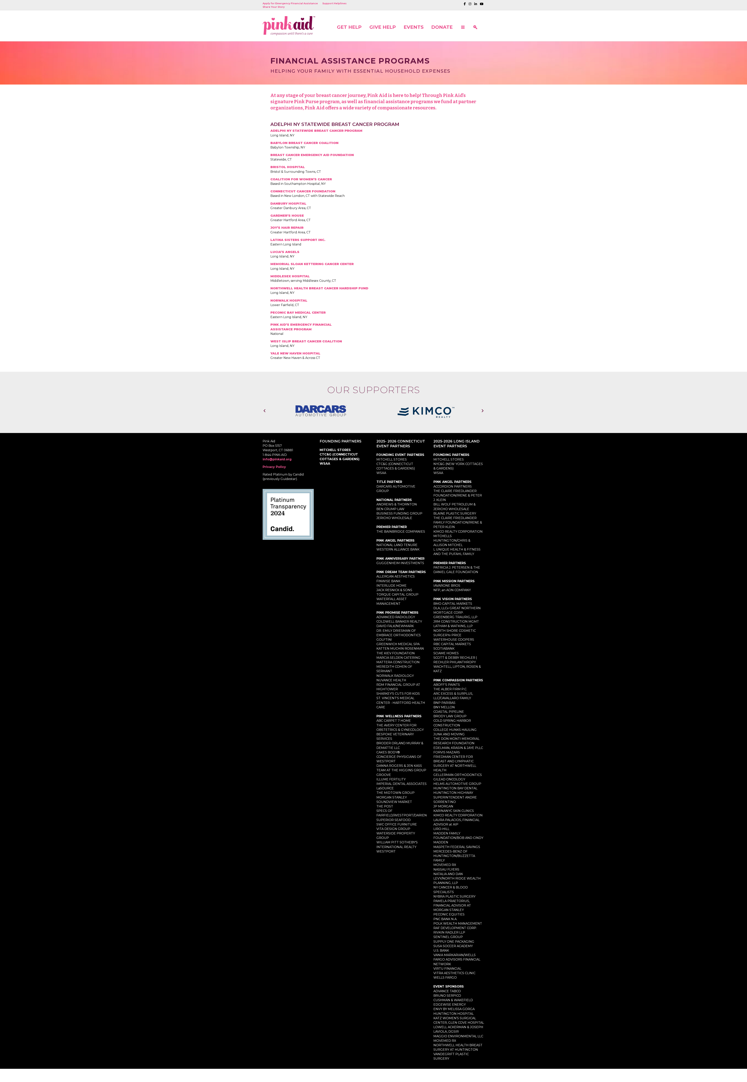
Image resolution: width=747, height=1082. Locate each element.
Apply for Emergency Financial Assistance (290, 3)
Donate (442, 27)
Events (413, 27)
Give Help (382, 27)
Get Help (349, 27)
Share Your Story (274, 6)
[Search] (475, 26)
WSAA (325, 467)
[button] (462, 26)
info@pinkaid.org (277, 463)
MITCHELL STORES (335, 454)
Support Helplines (334, 3)
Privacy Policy (274, 471)
